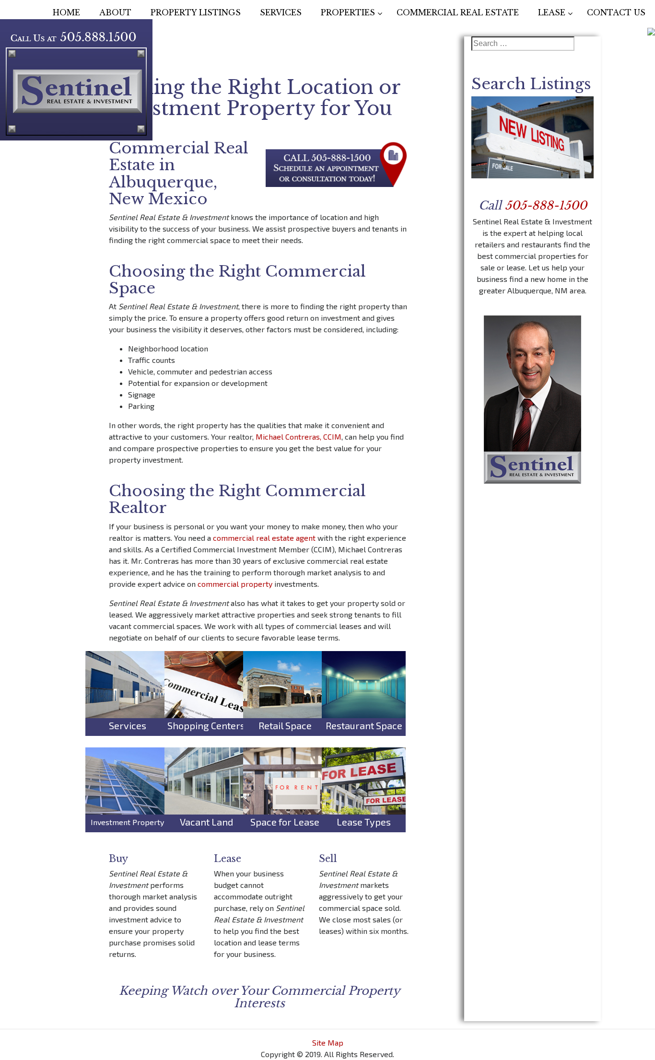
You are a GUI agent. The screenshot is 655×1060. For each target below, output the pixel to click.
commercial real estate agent (264, 537)
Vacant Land (206, 821)
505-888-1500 (546, 205)
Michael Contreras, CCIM (298, 436)
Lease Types (364, 821)
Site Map (327, 1042)
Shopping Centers (206, 725)
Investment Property (127, 822)
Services (127, 725)
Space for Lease (284, 821)
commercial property (235, 583)
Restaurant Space (364, 725)
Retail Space (285, 725)
